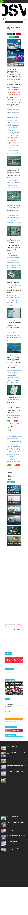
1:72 (12, 671)
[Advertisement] (14, 643)
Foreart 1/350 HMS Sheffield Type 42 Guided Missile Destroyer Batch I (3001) (15, 830)
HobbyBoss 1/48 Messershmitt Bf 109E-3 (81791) (16, 835)
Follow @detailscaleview (14, 730)
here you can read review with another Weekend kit (13, 94)
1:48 (9, 671)
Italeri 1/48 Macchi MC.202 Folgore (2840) (15, 771)
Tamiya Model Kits (10, 701)
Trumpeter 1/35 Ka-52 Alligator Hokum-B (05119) (16, 765)
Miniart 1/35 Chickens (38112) (12, 746)
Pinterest (18, 34)
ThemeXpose (16, 885)
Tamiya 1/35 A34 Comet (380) (12, 816)
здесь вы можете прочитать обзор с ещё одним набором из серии (14, 139)
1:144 (7, 673)
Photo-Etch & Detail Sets (11, 716)
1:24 (19, 671)
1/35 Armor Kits (9, 706)
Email (17, 36)
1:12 (16, 673)
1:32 (16, 671)
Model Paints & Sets (11, 709)
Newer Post (10, 626)
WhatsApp (12, 36)
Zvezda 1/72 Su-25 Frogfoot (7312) (13, 759)
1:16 (13, 673)
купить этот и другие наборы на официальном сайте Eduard (13, 459)
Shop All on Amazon (14, 719)
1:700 (10, 673)
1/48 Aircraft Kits (10, 704)
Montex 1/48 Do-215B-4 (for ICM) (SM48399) (15, 822)
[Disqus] (14, 569)
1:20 (20, 673)
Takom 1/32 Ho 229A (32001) (12, 841)
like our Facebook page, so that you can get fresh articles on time (14, 99)
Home (19, 624)
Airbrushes (9, 711)
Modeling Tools (9, 713)
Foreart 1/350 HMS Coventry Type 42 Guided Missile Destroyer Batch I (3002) (15, 849)
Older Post (17, 629)
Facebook (10, 34)
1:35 (6, 671)
